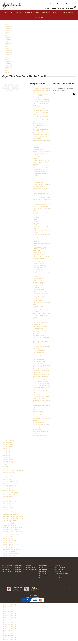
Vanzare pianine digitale (39, 416)
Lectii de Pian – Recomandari (40, 280)
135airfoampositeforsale (9, 630)
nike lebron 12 (7, 450)
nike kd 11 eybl (7, 505)
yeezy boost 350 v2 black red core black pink (14, 518)
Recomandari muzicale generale (41, 354)
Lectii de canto (43, 565)
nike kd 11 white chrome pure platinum (13, 470)
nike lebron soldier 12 (8, 446)
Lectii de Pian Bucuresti (39, 282)
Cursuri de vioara (30, 567)
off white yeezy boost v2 (9, 512)
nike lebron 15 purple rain (9, 555)
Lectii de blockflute (38, 254)
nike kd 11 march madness (10, 494)
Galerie (35, 219)
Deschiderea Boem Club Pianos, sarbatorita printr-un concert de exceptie (41, 199)
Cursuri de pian (17, 567)
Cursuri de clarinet (6, 571)
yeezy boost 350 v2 (8, 536)
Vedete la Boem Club (38, 422)
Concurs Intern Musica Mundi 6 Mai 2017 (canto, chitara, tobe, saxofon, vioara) (41, 162)
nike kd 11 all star (7, 509)
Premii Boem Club (38, 328)
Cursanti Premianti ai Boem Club (41, 184)
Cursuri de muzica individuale (41, 190)
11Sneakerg (8, 35)
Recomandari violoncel (39, 361)
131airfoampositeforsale (9, 622)
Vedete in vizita (37, 420)
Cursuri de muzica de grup (40, 188)
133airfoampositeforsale (9, 626)
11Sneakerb (8, 26)
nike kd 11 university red (9, 472)
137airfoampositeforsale (9, 633)
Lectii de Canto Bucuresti (39, 258)
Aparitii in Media (37, 107)
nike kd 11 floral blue (8, 503)
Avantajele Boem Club (39, 125)
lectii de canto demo (38, 260)
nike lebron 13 (7, 452)
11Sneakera (8, 24)
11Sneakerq (8, 54)
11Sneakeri (8, 39)
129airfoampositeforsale (9, 619)
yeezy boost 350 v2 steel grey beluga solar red (15, 533)
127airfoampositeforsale (9, 615)
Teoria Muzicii (36, 409)
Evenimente (36, 217)
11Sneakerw (8, 65)
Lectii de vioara (58, 565)
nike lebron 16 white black (10, 551)
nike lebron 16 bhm (8, 538)
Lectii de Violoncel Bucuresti (40, 297)
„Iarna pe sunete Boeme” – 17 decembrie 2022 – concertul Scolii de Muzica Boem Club (41, 95)
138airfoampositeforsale (9, 635)
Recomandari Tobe (38, 357)
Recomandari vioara (38, 359)
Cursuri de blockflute (7, 565)
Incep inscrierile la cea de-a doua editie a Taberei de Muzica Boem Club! (41, 226)
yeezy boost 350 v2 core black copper (12, 527)
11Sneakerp (8, 52)
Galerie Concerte (37, 221)
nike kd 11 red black (8, 476)
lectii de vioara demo (38, 295)
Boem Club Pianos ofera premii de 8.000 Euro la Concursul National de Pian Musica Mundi (41, 130)
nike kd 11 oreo (7, 498)
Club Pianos (36, 147)
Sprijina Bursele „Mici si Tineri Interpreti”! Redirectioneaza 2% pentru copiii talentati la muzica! (41, 398)
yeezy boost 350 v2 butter (10, 523)
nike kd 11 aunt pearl (8, 507)
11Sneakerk (8, 43)
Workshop (36, 426)
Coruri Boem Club (38, 182)
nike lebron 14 (7, 453)
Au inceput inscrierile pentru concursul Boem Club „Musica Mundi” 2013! (41, 119)
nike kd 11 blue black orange (10, 487)
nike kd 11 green (7, 479)
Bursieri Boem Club (38, 144)
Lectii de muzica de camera (46, 567)
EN (74, 4)
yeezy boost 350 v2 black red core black (13, 516)
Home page (36, 223)
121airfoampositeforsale (9, 604)
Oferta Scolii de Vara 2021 (40, 309)
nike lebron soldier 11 (8, 444)
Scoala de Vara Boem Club (40, 379)
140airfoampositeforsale (9, 639)
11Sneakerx (8, 67)
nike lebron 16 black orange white (12, 549)
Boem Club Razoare (35, 587)
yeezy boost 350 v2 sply (9, 522)
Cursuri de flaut (18, 565)
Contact (35, 177)
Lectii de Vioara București (40, 293)
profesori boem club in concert (41, 341)
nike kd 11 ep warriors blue (10, 481)
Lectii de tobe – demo (38, 289)
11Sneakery (8, 69)
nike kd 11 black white (9, 488)
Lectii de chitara (43, 569)
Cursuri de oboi (17, 571)
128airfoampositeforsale (9, 617)
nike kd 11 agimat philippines (10, 492)
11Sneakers (8, 58)
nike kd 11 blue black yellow (10, 485)
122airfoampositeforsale (9, 606)
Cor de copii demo (38, 180)
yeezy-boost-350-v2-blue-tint (11, 520)
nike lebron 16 (7, 457)
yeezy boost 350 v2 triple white (11, 535)
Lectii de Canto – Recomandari (41, 256)
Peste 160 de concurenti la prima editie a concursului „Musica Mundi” (41, 315)
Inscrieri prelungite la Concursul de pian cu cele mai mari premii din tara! (41, 236)
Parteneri (53, 8)
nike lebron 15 (7, 455)
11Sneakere (8, 32)
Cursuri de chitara (6, 569)
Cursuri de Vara (37, 191)
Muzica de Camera (38, 306)
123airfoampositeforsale (9, 608)
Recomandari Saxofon (39, 356)
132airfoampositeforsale (9, 624)
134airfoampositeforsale (9, 628)
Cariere (47, 8)
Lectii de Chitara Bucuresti (40, 261)
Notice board (36, 308)
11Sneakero (8, 50)
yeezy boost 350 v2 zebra (9, 525)
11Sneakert (8, 59)
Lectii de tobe (36, 287)
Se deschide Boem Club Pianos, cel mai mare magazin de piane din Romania (41, 392)
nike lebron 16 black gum (9, 540)
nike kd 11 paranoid (8, 463)
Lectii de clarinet (58, 575)
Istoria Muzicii (37, 252)
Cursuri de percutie (19, 569)
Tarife (34, 403)
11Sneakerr (8, 56)
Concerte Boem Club (38, 149)
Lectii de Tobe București (39, 291)
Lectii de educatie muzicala (61, 573)
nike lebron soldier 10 (8, 442)
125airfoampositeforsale (9, 611)
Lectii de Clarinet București (40, 265)
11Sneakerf (8, 34)
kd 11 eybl (5, 466)
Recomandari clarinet (38, 352)
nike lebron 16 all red (8, 547)
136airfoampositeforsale (9, 632)
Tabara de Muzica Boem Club (40, 402)
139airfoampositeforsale (9, 637)
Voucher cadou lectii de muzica (41, 424)
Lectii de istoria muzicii (45, 578)
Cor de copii (42, 580)
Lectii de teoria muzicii (60, 567)
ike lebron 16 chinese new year (11, 544)
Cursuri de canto (6, 567)
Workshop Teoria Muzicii (39, 435)
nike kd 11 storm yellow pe (10, 499)
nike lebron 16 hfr (7, 546)
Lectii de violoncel (58, 569)
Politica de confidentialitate (32, 597)
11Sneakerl (8, 45)
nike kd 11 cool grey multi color (11, 483)
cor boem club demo (38, 179)
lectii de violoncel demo (39, 298)
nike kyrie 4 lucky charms (9, 511)
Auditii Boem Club (38, 123)
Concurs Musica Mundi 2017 (40, 171)
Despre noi (61, 8)
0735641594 (69, 8)
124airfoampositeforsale (9, 610)
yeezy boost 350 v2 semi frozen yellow (13, 531)
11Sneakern (8, 48)
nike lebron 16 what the (9, 459)
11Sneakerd (8, 30)
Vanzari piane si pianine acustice (41, 418)
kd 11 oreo (6, 464)
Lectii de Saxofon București (40, 284)
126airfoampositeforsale (9, 613)
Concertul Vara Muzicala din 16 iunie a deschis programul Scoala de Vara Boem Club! (41, 153)
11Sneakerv (8, 63)
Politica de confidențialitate (40, 326)
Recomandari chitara (38, 350)
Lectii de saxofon (43, 575)
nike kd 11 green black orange (10, 477)
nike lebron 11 (7, 448)
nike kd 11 (5, 468)
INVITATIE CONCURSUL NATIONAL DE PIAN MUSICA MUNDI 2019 (41, 248)
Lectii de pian (42, 573)
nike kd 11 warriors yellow (10, 501)
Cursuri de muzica (38, 186)
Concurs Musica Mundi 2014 (40, 167)
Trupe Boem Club (37, 413)
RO (71, 4)
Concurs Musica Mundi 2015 (40, 169)
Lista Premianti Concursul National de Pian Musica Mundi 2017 (41, 302)
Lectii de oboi (36, 276)
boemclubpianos (37, 138)
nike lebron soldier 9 (8, 440)
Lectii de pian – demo (38, 278)
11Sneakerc (8, 28)
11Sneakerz (8, 70)
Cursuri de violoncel (31, 569)
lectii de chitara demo (38, 263)
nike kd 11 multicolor (8, 496)
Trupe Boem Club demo (39, 415)
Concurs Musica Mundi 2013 (40, 166)
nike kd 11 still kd (7, 461)
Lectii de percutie (58, 580)
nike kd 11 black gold (8, 490)
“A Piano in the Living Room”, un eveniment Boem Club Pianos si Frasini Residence (41, 90)
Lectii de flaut (36, 271)
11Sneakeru (8, 61)
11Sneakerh (8, 37)
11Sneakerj (8, 41)
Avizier (35, 127)
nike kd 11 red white (8, 474)
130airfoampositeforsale (9, 621)
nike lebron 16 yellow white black (11, 553)
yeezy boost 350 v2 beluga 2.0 (11, 514)
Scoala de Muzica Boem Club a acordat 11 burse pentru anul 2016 (41, 376)
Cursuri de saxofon (31, 565)
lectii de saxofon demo (39, 285)
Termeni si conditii (38, 411)
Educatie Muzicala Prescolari (40, 215)
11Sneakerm (8, 46)
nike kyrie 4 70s (9, 72)
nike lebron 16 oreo (8, 542)
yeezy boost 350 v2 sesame (10, 529)
